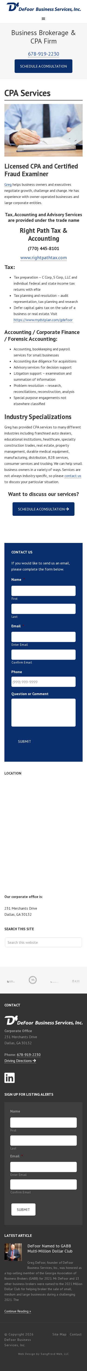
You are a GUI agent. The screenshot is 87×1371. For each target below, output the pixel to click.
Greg (8, 184)
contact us (72, 475)
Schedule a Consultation (43, 66)
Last (15, 617)
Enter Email (20, 645)
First (15, 599)
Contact (76, 1334)
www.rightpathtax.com (43, 258)
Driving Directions (18, 1060)
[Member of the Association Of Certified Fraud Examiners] (76, 980)
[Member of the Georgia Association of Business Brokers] (11, 980)
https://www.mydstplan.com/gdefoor (43, 319)
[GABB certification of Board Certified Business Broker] (33, 980)
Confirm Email (22, 662)
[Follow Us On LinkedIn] (9, 1077)
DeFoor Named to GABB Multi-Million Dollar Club (49, 1248)
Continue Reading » (17, 1311)
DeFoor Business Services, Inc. (43, 7)
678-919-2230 (43, 53)
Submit (24, 741)
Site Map (59, 1334)
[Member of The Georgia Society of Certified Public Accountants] (54, 980)
